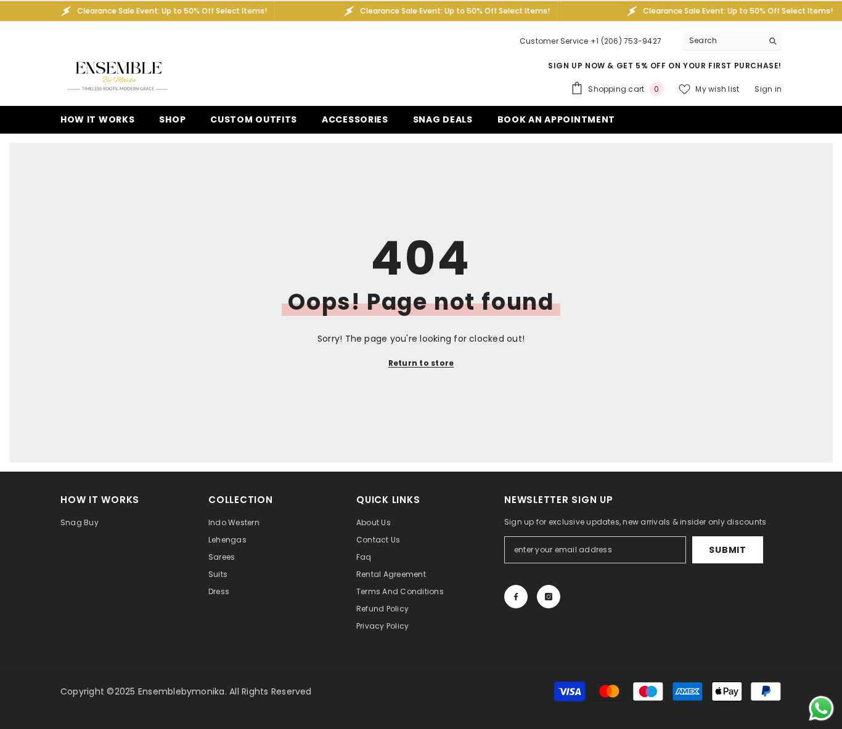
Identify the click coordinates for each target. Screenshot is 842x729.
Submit (727, 550)
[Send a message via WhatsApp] (821, 708)
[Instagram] (548, 596)
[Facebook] (516, 596)
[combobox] (722, 40)
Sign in (768, 89)
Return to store (421, 363)
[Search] (732, 40)
